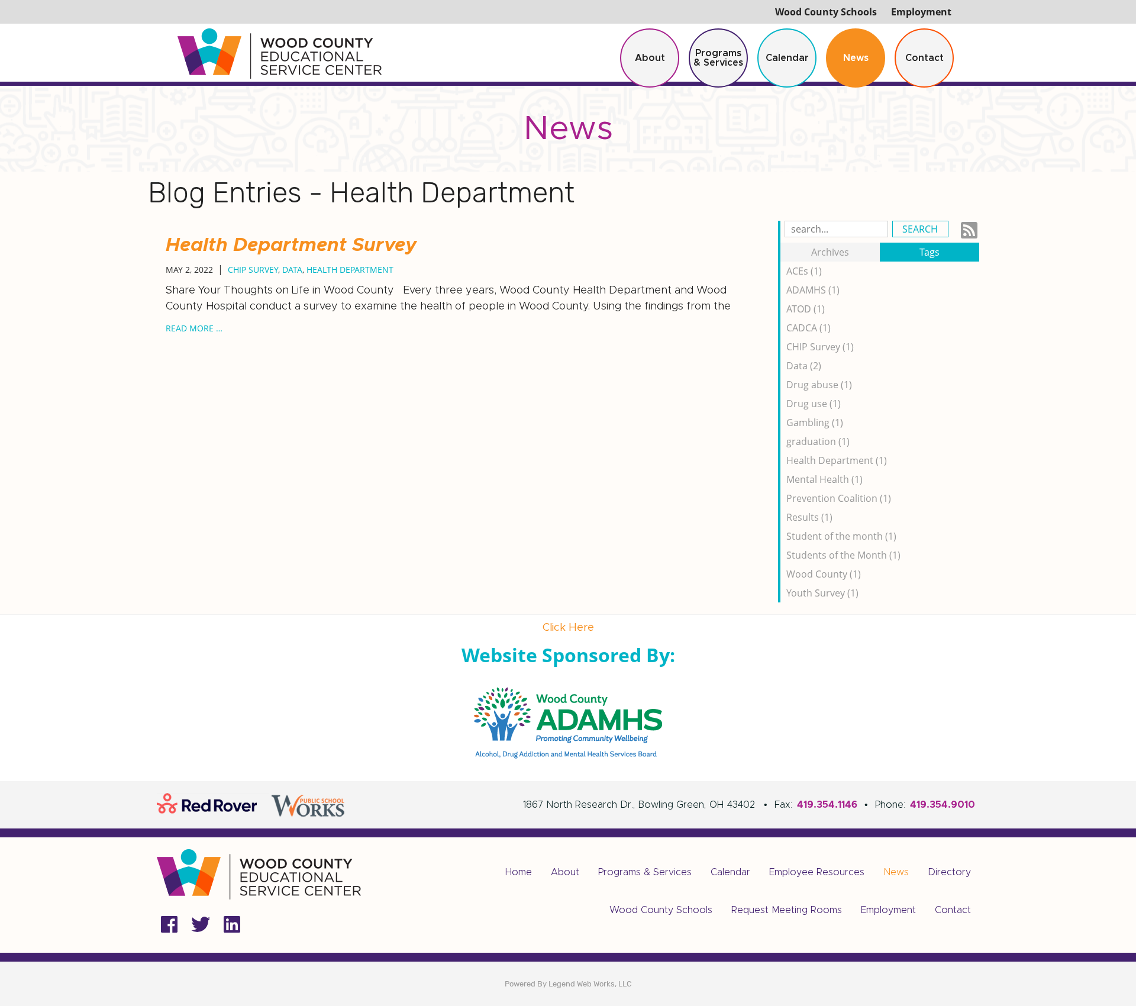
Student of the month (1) (841, 536)
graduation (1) (818, 441)
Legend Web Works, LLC (590, 983)
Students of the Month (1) (843, 555)
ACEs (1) (804, 271)
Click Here (568, 628)
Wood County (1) (823, 574)
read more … (194, 328)
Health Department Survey (291, 245)
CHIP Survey (253, 269)
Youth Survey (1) (822, 592)
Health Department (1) (836, 460)
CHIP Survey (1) (820, 346)
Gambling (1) (814, 422)
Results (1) (809, 517)
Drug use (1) (813, 403)
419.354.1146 (827, 805)
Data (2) (803, 365)
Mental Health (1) (824, 479)
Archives (830, 252)
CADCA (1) (808, 327)
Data (292, 269)
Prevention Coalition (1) (838, 498)
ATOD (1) (805, 308)
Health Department (349, 269)
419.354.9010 (942, 805)
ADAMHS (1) (813, 289)
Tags (929, 252)
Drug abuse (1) (819, 384)
